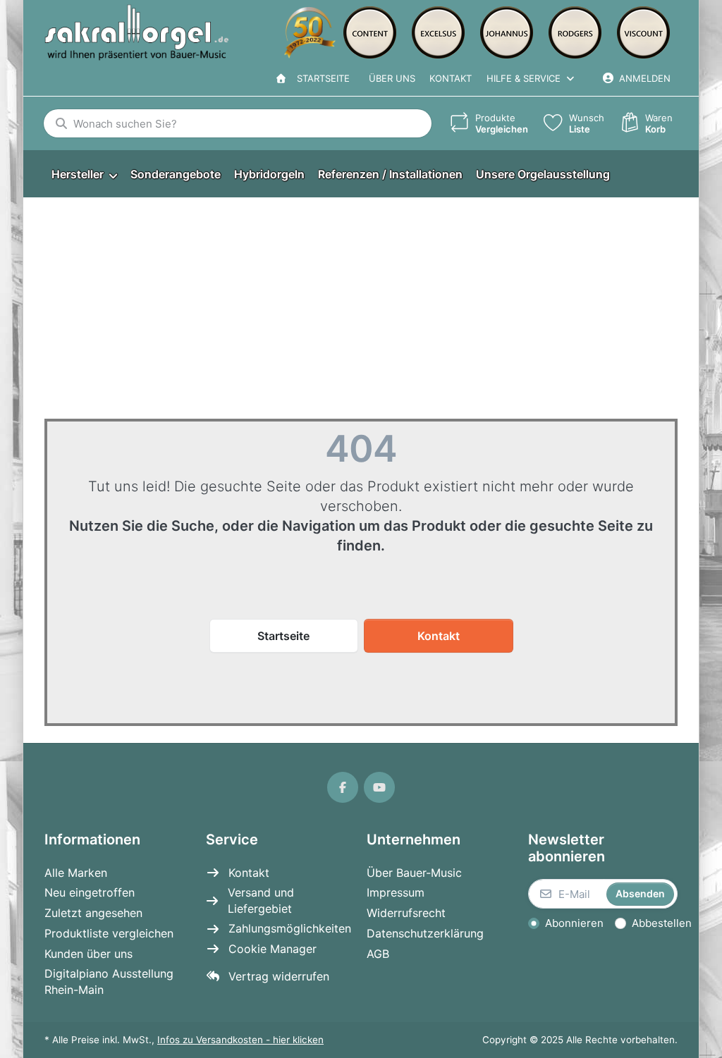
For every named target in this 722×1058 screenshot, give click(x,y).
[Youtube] (379, 787)
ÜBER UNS (392, 78)
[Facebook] (342, 787)
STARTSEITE (320, 78)
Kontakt (450, 78)
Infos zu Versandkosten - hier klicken (240, 1039)
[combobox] (237, 123)
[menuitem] (83, 174)
